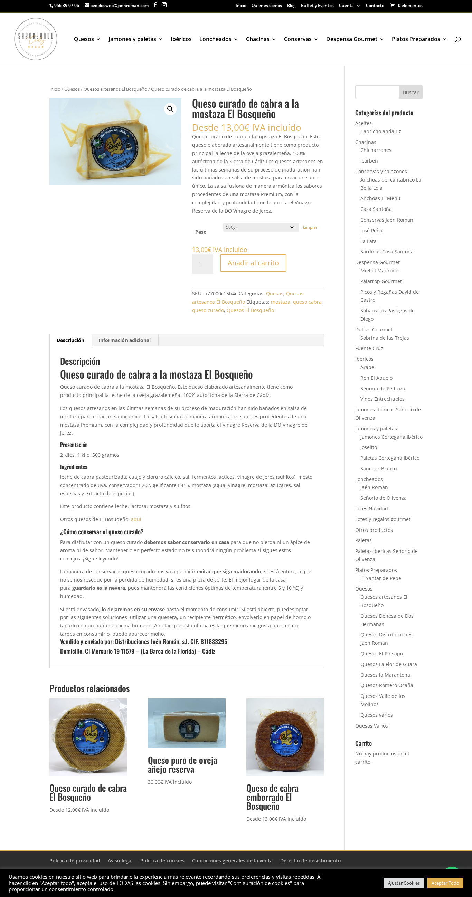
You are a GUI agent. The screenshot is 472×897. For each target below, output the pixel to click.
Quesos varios (376, 715)
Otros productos (374, 530)
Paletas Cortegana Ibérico (389, 458)
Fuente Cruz (369, 348)
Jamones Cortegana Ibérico (391, 436)
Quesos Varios (371, 725)
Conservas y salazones (381, 171)
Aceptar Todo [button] (445, 883)
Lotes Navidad (371, 508)
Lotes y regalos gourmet (382, 519)
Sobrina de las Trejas (384, 337)
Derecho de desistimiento (310, 860)
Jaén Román (374, 487)
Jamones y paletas (132, 40)
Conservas (298, 40)
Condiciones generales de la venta (232, 860)
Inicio (241, 5)
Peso (201, 231)
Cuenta (346, 5)
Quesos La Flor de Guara (388, 664)
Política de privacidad (74, 860)
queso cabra (307, 302)
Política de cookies (162, 860)
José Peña (371, 230)
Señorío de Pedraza (382, 388)
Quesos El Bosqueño (250, 310)
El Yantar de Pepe (380, 578)
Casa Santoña (376, 209)
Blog (291, 5)
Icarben (369, 160)
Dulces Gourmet (374, 329)
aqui (135, 519)
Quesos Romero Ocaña (386, 685)
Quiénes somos (267, 5)
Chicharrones (375, 150)
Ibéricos (181, 40)
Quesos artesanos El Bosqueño (115, 89)
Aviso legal (120, 860)
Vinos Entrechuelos (382, 399)
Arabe (367, 367)
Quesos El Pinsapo (381, 653)
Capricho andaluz (380, 131)
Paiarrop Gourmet (381, 281)
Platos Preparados (416, 40)
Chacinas (258, 40)
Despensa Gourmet (351, 40)
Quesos (84, 40)
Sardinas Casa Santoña (387, 251)
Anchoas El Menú (380, 198)
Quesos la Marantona (385, 675)
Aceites (363, 123)
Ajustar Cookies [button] (404, 883)
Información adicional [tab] (124, 340)
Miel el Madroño (379, 270)
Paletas (363, 540)
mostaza (280, 302)
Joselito (368, 447)
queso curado (208, 310)
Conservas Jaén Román (386, 219)
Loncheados (215, 40)
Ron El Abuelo (376, 377)
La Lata (368, 241)
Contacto (375, 5)
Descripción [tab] (70, 340)
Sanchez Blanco (378, 468)
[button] (170, 109)
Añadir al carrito (253, 262)
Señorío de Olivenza (383, 498)
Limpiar (310, 227)
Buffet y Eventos (317, 5)
